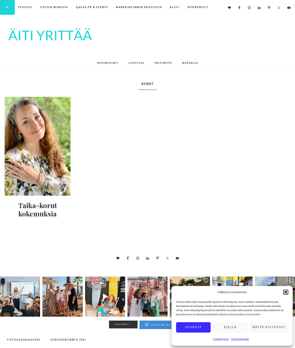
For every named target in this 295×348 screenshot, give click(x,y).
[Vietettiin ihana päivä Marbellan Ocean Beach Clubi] (62, 297)
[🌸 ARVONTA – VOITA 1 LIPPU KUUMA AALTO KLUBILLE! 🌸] (105, 297)
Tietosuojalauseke (240, 339)
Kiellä (230, 327)
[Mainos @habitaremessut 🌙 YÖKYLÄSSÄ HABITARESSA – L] (20, 297)
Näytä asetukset (269, 327)
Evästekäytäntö (221, 339)
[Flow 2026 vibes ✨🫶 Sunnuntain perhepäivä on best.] (147, 297)
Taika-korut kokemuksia (37, 209)
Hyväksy (193, 327)
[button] (285, 292)
